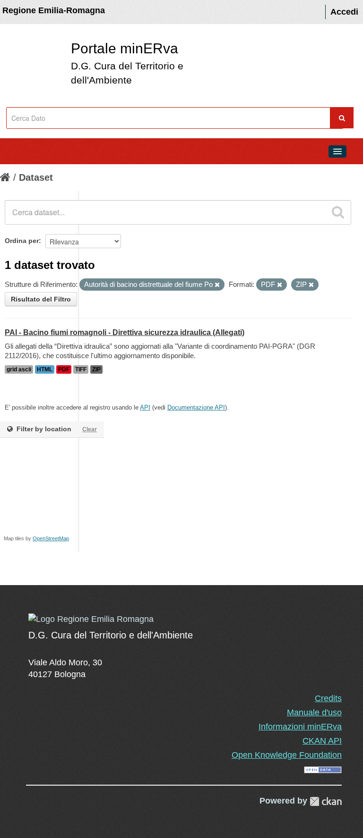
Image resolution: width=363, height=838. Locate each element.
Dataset (36, 177)
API (145, 407)
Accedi (344, 12)
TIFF (80, 369)
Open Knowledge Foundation (287, 755)
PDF (63, 369)
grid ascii (19, 369)
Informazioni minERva (300, 726)
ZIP (96, 369)
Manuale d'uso (314, 712)
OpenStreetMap (51, 538)
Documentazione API (196, 407)
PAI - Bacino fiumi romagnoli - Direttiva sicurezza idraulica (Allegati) (124, 332)
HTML (44, 369)
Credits (328, 698)
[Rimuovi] (217, 285)
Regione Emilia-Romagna (53, 10)
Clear (89, 429)
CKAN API (322, 741)
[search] (338, 212)
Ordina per (22, 240)
